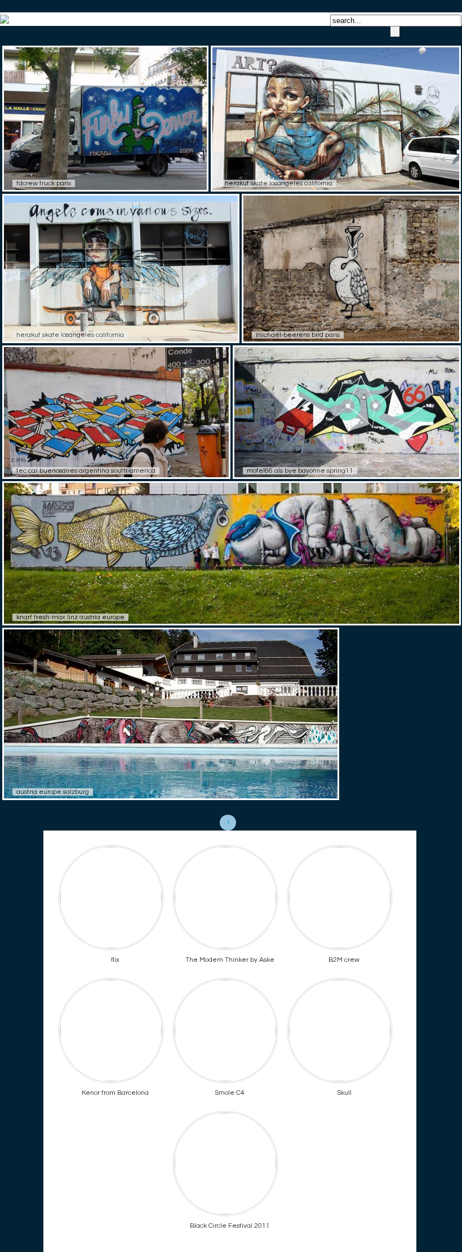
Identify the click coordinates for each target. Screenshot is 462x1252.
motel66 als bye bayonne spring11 (300, 470)
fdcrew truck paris (43, 183)
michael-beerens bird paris (298, 335)
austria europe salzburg (52, 792)
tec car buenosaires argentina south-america (86, 470)
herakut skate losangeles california (278, 183)
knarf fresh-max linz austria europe (70, 617)
